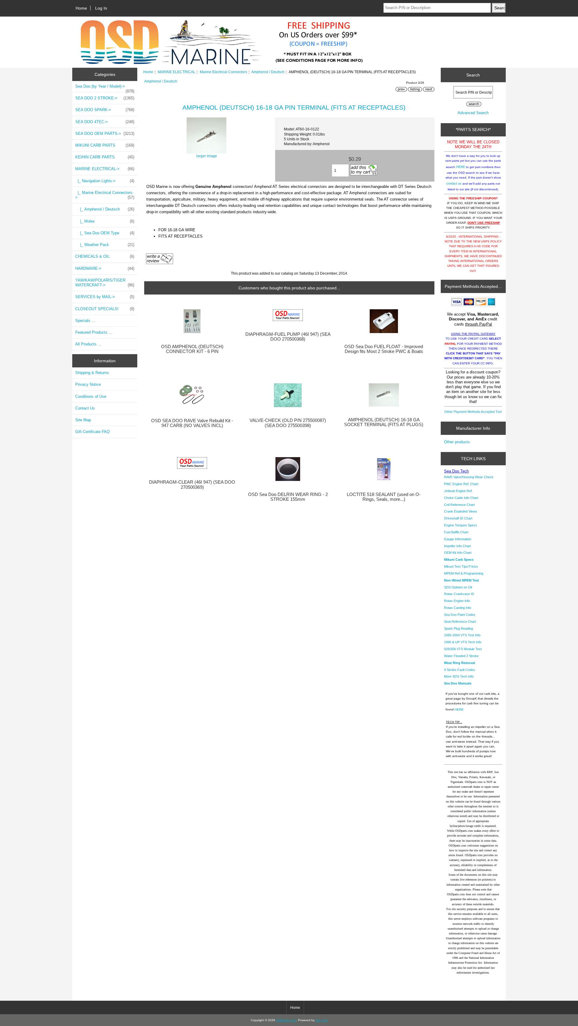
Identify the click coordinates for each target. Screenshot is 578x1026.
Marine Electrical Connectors (223, 72)
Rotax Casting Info (457, 608)
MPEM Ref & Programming (463, 573)
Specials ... (85, 320)
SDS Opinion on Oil (458, 587)
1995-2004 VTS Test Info (462, 635)
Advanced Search (473, 113)
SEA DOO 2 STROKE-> (104, 98)
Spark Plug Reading (458, 628)
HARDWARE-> (104, 268)
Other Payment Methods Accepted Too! (473, 411)
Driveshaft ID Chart (458, 518)
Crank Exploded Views (460, 511)
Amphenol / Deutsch (267, 72)
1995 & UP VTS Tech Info (462, 642)
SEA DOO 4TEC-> (104, 122)
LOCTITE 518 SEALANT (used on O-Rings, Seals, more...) (384, 497)
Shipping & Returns (92, 372)
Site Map (83, 420)
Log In (101, 8)
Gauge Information (457, 539)
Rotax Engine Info (457, 601)
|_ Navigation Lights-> (104, 181)
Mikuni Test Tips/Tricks (461, 566)
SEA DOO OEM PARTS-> (104, 133)
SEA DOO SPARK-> (104, 110)
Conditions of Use (90, 396)
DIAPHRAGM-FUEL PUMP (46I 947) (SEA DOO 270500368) (288, 336)
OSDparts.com (286, 1020)
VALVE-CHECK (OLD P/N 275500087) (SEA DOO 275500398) (288, 423)
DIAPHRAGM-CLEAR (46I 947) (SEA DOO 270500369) (192, 484)
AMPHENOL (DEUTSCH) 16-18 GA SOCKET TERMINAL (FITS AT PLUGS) (383, 422)
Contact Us (85, 408)
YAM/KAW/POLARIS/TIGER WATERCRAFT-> (104, 282)
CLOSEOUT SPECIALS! (104, 309)
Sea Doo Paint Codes (459, 614)
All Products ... (88, 344)
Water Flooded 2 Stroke (461, 656)
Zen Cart (321, 1020)
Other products (457, 442)
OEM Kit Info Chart (457, 552)
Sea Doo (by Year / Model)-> (104, 88)
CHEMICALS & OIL (104, 256)
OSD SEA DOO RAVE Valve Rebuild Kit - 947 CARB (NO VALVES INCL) (192, 423)
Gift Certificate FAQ (92, 431)
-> (104, 169)
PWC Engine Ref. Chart (461, 484)
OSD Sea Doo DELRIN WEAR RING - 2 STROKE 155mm (288, 497)
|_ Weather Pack (104, 244)
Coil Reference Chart (459, 505)
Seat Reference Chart (460, 621)
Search (473, 75)
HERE (460, 167)
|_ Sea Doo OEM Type (104, 233)
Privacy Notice (88, 384)
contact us (453, 183)
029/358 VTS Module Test (463, 649)
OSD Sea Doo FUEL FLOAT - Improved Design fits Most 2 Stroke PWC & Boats (383, 349)
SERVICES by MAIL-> (104, 297)
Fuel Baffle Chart (456, 532)
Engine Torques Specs (460, 525)
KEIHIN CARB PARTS (104, 157)
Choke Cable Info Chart (461, 498)
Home (81, 8)
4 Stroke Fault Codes (459, 670)
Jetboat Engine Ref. (458, 491)
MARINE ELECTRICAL (176, 72)
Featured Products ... (93, 332)
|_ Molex (104, 221)
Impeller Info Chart (457, 546)
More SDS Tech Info (459, 676)
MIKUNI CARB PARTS (104, 145)
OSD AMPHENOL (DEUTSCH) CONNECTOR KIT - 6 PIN (192, 349)
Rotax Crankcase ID (459, 594)
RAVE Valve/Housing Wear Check (468, 477)
